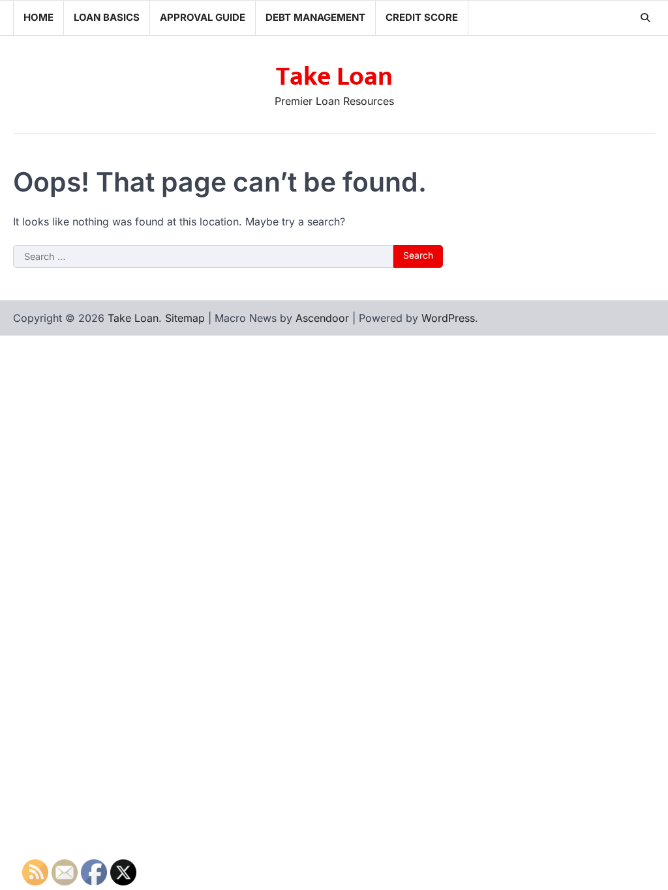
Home (38, 17)
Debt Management (315, 17)
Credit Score (422, 17)
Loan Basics (107, 17)
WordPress (448, 317)
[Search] (645, 17)
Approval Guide (202, 17)
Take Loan (334, 77)
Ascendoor (322, 317)
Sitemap (185, 317)
